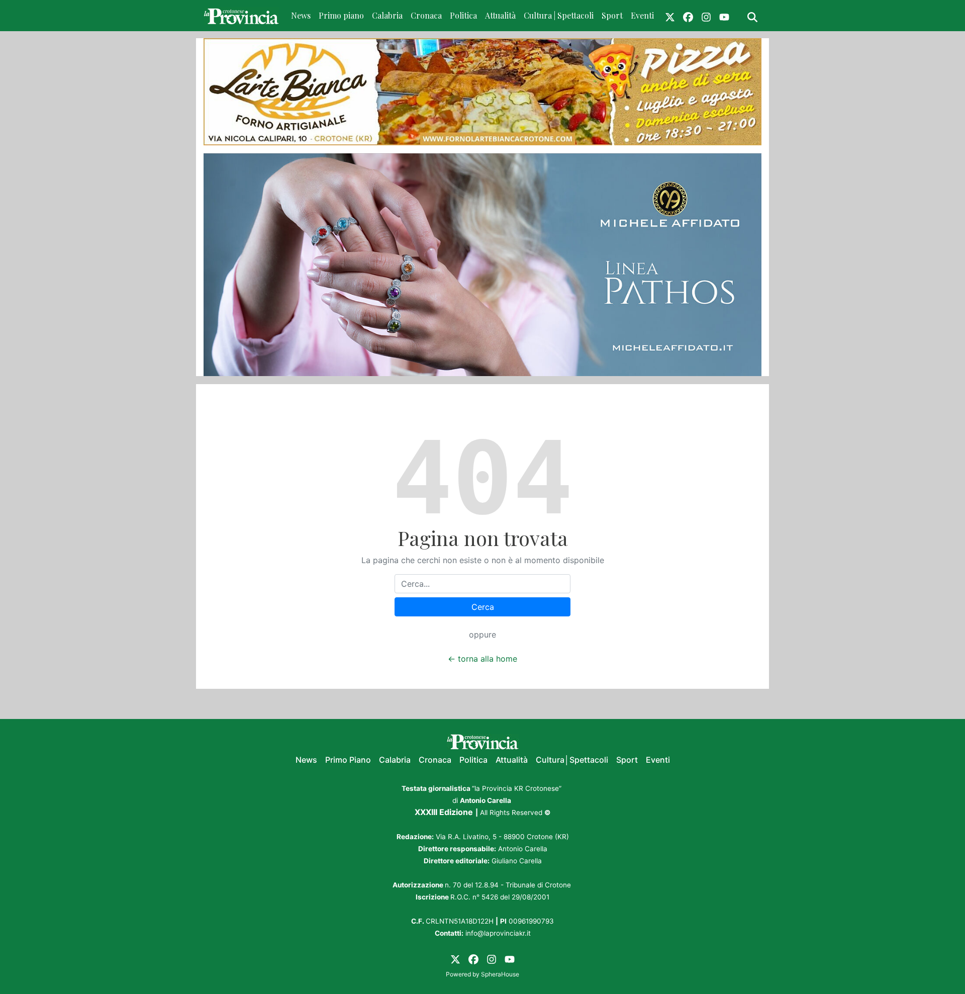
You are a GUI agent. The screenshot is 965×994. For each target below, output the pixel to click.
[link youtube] (724, 15)
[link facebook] (688, 15)
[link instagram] (706, 15)
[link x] (670, 15)
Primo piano (341, 15)
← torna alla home (482, 659)
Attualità (500, 15)
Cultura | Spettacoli (559, 15)
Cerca (482, 607)
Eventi (642, 15)
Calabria (387, 15)
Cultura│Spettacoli (572, 760)
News (301, 15)
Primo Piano (348, 760)
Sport (612, 15)
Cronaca (426, 15)
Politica (463, 15)
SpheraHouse (500, 974)
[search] (752, 15)
